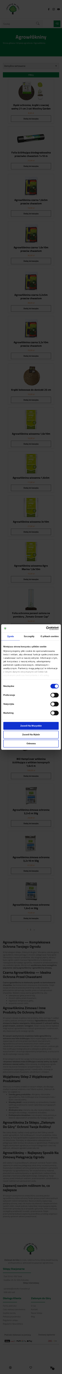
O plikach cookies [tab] (50, 636)
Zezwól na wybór (31, 734)
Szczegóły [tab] (29, 636)
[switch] (54, 695)
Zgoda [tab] (10, 636)
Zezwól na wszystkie (31, 725)
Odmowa (31, 743)
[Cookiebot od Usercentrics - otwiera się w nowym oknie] (46, 628)
